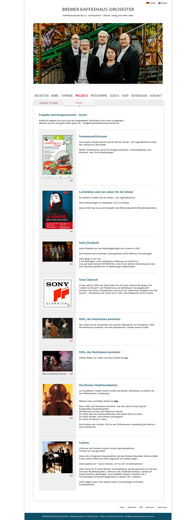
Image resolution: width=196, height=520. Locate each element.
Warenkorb (132, 507)
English (164, 3)
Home (122, 507)
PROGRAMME (99, 96)
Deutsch (153, 3)
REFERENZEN (139, 96)
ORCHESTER (41, 96)
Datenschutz (162, 507)
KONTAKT (156, 96)
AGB (141, 507)
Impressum (150, 507)
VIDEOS (114, 96)
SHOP (125, 96)
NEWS (55, 96)
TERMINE (67, 96)
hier (126, 358)
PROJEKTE (81, 96)
